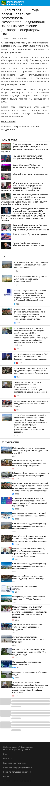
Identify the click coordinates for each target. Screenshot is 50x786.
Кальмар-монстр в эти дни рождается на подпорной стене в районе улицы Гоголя (31, 403)
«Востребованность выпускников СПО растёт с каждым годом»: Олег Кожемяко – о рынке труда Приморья (31, 356)
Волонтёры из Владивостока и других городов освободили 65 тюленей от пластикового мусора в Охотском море (31, 370)
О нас (5, 754)
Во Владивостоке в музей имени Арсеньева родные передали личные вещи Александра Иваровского (29, 463)
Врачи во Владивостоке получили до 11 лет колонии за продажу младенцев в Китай (30, 278)
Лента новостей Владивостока (17, 781)
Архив (6, 776)
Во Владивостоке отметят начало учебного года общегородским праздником (27, 626)
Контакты (7, 758)
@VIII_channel (8, 121)
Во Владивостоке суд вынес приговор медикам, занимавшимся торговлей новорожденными (31, 264)
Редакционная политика (14, 763)
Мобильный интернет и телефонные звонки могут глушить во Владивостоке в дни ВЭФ (30, 450)
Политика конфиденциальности (18, 767)
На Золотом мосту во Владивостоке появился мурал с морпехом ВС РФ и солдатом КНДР (29, 652)
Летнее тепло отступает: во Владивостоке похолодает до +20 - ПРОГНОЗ (28, 639)
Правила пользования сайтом (17, 772)
